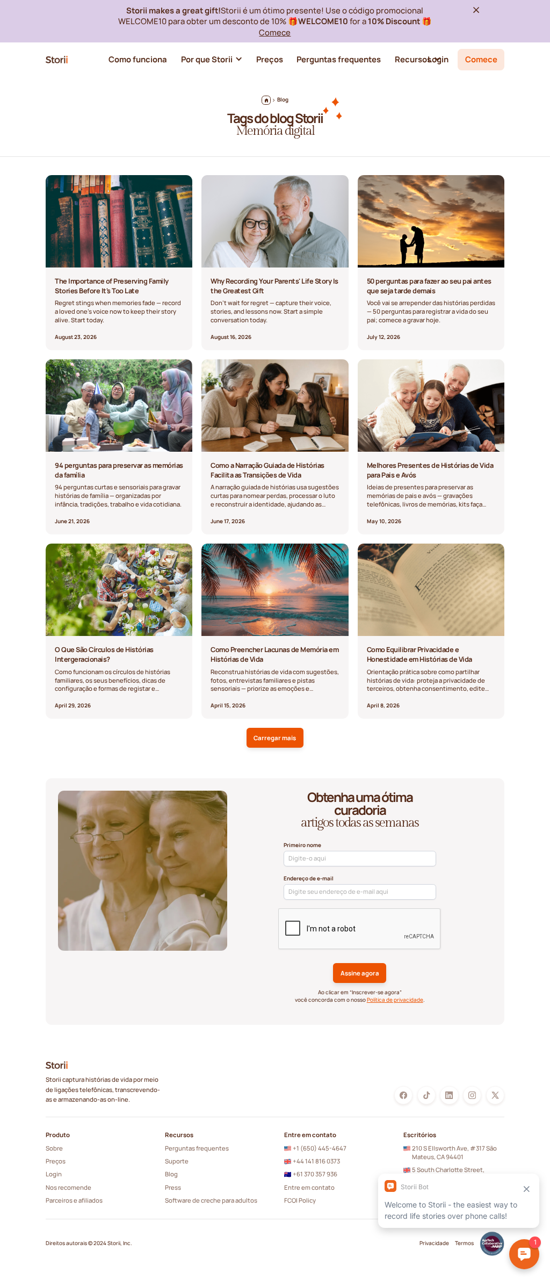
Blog (171, 1174)
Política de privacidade (395, 999)
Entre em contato (309, 1187)
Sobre (54, 1148)
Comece (275, 32)
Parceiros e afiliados (74, 1200)
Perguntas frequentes (197, 1148)
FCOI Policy (300, 1200)
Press (173, 1187)
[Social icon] (403, 1095)
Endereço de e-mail (309, 878)
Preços (56, 1161)
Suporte (177, 1161)
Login (54, 1174)
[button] (212, 59)
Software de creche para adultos (211, 1200)
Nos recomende (68, 1187)
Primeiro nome (302, 845)
